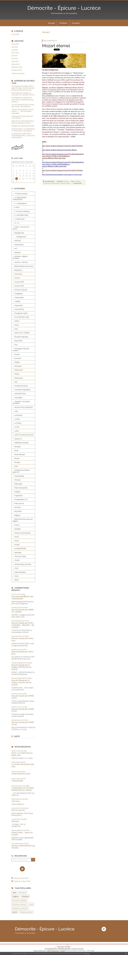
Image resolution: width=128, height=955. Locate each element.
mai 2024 (15, 50)
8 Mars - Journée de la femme (21, 228)
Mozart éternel (56, 45)
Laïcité (16, 431)
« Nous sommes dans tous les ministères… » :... (23, 110)
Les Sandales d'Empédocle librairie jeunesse (23, 89)
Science (17, 525)
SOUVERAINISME (20, 549)
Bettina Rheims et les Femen (23, 266)
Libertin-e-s (18, 439)
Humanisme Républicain (22, 390)
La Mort (17, 419)
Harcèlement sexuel (21, 386)
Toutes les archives (18, 73)
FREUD (16, 374)
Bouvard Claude (18, 610)
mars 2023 (15, 61)
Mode (16, 450)
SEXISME (17, 529)
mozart (57, 183)
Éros (16, 345)
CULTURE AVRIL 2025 (21, 317)
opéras (68, 183)
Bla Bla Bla (26, 106)
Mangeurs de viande (18, 126)
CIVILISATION (19, 309)
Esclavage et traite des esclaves (21, 350)
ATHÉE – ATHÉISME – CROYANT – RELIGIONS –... (23, 625)
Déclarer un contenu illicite (40, 950)
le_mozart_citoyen (49, 183)
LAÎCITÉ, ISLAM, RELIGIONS (23, 435)
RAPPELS (15, 821)
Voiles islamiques (20, 572)
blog (93, 950)
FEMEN (17, 362)
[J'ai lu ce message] (126, 953)
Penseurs (17, 480)
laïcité (14, 912)
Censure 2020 (19, 286)
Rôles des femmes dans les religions (23, 520)
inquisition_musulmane (19, 908)
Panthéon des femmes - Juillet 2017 (21, 471)
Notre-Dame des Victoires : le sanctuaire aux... (21, 94)
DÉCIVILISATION (18, 810)
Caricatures (18, 274)
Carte (17, 736)
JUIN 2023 (15, 801)
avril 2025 (15, 47)
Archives (63, 23)
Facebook (17, 358)
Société (16, 545)
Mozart (16, 458)
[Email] (22, 868)
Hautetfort (68, 946)
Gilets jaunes (18, 378)
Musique (17, 462)
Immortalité (18, 398)
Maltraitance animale (21, 443)
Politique (17, 492)
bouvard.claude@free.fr (21, 596)
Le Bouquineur (27, 131)
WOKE (16, 580)
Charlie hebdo (19, 297)
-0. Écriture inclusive (20, 194)
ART (15, 249)
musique (63, 183)
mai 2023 (15, 59)
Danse (16, 325)
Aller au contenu (6, 2)
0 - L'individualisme (20, 203)
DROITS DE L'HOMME (22, 333)
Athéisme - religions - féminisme (20, 257)
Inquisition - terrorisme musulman (21, 402)
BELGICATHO (29, 95)
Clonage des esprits (21, 313)
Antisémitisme (19, 245)
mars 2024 (15, 53)
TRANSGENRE (17, 599)
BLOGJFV (31, 126)
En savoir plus (86, 953)
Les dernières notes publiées (64, 948)
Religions (17, 515)
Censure (17, 278)
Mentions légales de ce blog (53, 950)
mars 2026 (15, 44)
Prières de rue (19, 503)
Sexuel (16, 537)
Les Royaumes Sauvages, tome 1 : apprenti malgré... (23, 87)
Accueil (51, 23)
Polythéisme (18, 496)
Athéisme (17, 252)
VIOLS (16, 568)
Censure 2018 (19, 282)
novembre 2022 (17, 70)
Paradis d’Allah (19, 476)
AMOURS (17, 241)
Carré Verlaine (16, 118)
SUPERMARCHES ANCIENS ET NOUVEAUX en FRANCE (22, 99)
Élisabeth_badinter (26, 912)
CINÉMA (17, 301)
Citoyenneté (18, 305)
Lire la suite (15, 34)
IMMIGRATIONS (20, 394)
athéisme (25, 896)
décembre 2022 (17, 67)
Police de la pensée (20, 488)
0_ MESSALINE (19, 219)
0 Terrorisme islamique (22, 211)
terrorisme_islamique (19, 900)
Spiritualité (17, 553)
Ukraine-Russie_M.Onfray (22, 564)
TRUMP (17, 560)
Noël (16, 466)
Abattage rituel (19, 233)
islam (14, 893)
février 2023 (15, 64)
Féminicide (17, 366)
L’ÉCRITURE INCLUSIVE (21, 774)
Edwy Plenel (18, 341)
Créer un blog (61, 946)
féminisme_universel (19, 904)
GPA (15, 382)
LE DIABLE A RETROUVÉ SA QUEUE (21, 667)
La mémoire (18, 415)
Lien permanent (49, 181)
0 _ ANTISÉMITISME (21, 215)
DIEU (16, 329)
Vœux (16, 576)
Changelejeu (18, 294)
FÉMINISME (18, 370)
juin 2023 (15, 56)
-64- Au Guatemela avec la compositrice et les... (23, 106)
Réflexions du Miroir (24, 123)
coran (31, 904)
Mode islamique (19, 454)
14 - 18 (16, 223)
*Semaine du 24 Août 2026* (21, 116)
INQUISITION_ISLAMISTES (23, 407)
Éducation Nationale (21, 337)
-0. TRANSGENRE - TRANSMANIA (20, 199)
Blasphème (18, 270)
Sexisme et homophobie (22, 533)
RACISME (17, 507)
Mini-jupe (17, 447)
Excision (17, 354)
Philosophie (18, 484)
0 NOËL (17, 207)
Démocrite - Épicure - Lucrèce (64, 8)
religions (15, 896)
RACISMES (18, 511)
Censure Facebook (20, 290)
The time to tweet (20, 556)
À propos (76, 23)
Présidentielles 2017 (21, 499)
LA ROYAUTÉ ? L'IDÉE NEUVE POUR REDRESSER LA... (21, 135)
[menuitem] (51, 23)
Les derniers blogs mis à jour (51, 948)
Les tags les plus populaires (77, 948)
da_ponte (77, 181)
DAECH (16, 321)
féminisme (22, 893)
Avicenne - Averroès (21, 262)
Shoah (16, 541)
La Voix (16, 427)
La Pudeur (17, 423)
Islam (16, 411)
